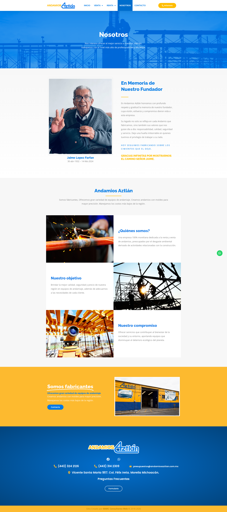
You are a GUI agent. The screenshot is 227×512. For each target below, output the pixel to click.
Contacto (140, 5)
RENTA (110, 5)
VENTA (97, 5)
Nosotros (125, 5)
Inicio (87, 5)
